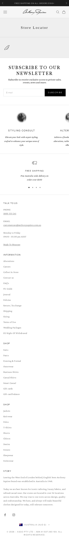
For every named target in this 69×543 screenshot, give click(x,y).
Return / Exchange (12, 305)
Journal (6, 294)
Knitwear (7, 416)
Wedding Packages (12, 327)
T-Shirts (7, 427)
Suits (5, 349)
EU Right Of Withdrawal (15, 333)
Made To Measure (11, 244)
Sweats (6, 449)
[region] (34, 171)
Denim (6, 444)
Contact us (8, 277)
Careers (7, 266)
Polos (6, 422)
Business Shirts (11, 372)
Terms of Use (9, 322)
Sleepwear (8, 455)
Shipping (7, 311)
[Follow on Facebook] (5, 515)
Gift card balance (11, 394)
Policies (7, 300)
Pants (6, 355)
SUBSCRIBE (55, 92)
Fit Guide (7, 288)
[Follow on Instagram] (13, 515)
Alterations (8, 261)
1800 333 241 (9, 213)
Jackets (6, 410)
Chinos (6, 438)
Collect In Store (10, 272)
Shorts (6, 433)
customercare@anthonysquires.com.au (22, 225)
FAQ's (6, 283)
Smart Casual (9, 383)
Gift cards (8, 388)
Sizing (6, 316)
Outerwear (8, 366)
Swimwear (8, 460)
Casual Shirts (9, 377)
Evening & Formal (12, 361)
